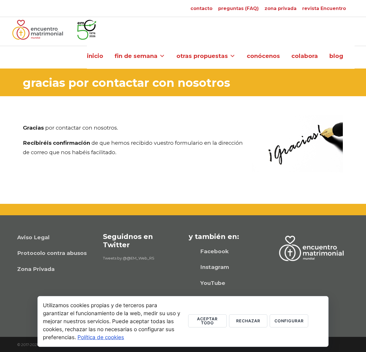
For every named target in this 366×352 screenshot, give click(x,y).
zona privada (280, 8)
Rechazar (248, 320)
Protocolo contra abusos (52, 253)
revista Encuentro (324, 8)
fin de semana (136, 56)
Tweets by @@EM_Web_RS (128, 258)
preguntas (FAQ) (238, 8)
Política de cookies (100, 337)
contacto (201, 8)
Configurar (289, 320)
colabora (304, 56)
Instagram (214, 267)
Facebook (214, 251)
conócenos (263, 56)
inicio (95, 56)
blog (336, 56)
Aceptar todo (207, 320)
